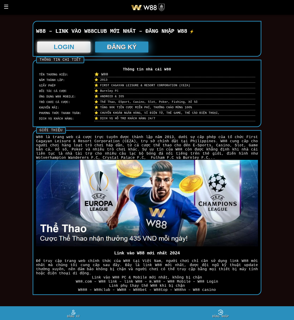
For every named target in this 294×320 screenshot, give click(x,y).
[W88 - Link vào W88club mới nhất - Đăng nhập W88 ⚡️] (149, 11)
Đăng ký (122, 46)
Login (64, 46)
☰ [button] (6, 7)
